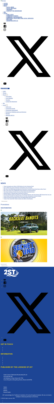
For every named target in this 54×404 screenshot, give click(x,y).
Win (5, 12)
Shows (6, 4)
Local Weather (11, 8)
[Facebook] (5, 27)
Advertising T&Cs (8, 360)
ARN (5, 400)
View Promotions (6, 207)
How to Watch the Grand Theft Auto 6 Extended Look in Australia (18, 187)
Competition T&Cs (8, 358)
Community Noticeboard (14, 17)
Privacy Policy (7, 357)
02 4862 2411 (11, 390)
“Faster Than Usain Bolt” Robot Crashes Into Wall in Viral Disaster (18, 198)
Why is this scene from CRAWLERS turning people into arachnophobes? (20, 190)
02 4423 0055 (10, 388)
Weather (9, 19)
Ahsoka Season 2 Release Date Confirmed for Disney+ (16, 193)
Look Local (10, 14)
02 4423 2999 (10, 387)
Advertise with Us (12, 20)
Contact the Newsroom (14, 11)
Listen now (4, 88)
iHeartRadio (6, 402)
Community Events (12, 15)
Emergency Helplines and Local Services (20, 18)
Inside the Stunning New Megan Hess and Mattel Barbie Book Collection (20, 197)
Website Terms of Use (9, 362)
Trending (9, 9)
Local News (10, 7)
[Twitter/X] (28, 81)
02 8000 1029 (14, 392)
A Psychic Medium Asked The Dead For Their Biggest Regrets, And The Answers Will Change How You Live (27, 194)
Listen (6, 3)
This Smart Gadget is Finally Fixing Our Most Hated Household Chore (19, 191)
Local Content (7, 364)
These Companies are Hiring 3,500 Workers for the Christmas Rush (19, 186)
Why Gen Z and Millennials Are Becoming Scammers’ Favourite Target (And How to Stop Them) (25, 189)
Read (5, 6)
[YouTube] (5, 84)
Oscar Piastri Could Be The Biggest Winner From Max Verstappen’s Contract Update (22, 196)
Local (5, 13)
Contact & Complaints (9, 347)
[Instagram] (5, 30)
